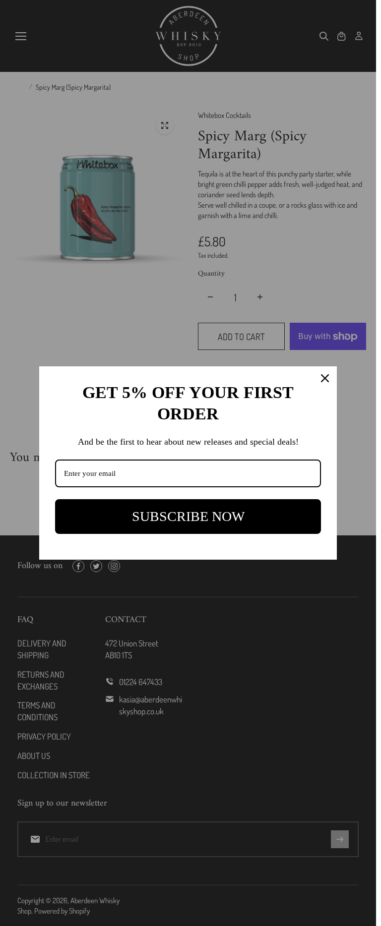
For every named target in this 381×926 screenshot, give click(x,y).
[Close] (325, 378)
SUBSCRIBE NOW (188, 516)
